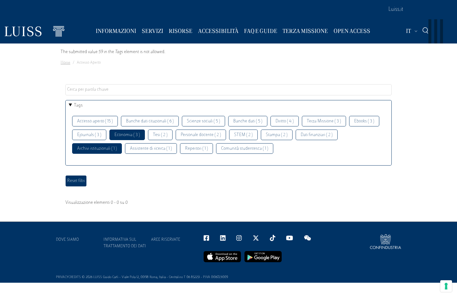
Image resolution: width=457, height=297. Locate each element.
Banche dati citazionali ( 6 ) (150, 121)
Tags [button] (78, 105)
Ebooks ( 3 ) (364, 121)
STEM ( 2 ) (243, 135)
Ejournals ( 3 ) (89, 135)
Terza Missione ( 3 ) (324, 121)
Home (65, 63)
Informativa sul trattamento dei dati (125, 243)
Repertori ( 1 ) (196, 148)
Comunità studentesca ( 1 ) (244, 148)
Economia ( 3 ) (127, 135)
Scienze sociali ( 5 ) (203, 121)
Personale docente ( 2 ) (201, 135)
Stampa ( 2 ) (277, 135)
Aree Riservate (165, 240)
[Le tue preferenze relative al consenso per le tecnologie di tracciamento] (446, 286)
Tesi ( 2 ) (160, 135)
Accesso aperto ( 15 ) (95, 121)
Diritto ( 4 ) (284, 121)
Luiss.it (395, 9)
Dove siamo (67, 240)
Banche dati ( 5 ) (247, 121)
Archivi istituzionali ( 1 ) (97, 148)
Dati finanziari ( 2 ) (317, 135)
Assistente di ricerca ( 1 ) (151, 148)
